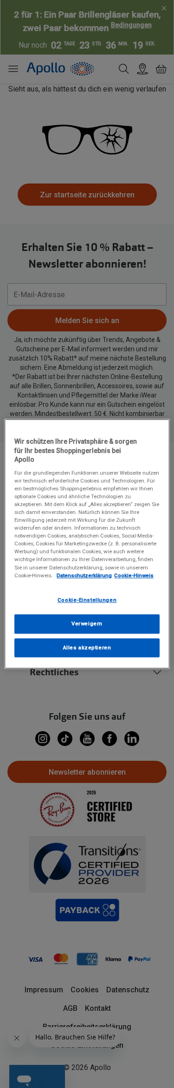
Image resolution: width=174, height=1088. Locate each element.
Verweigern (87, 623)
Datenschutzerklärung (84, 575)
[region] (86, 544)
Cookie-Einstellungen (87, 600)
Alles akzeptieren (87, 647)
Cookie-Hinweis (134, 575)
